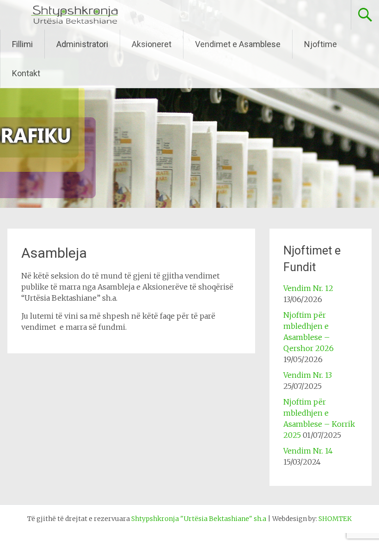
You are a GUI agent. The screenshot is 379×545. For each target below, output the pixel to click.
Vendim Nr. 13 (307, 375)
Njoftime (320, 44)
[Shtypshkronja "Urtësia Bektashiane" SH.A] (74, 22)
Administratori (82, 44)
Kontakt (26, 73)
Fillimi (22, 44)
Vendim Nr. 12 (308, 288)
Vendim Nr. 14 (308, 450)
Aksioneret (151, 44)
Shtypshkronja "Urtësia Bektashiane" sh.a (198, 519)
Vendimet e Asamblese (238, 44)
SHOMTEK (335, 519)
